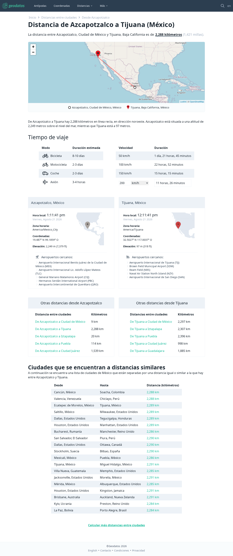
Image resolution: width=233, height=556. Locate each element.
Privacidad (138, 550)
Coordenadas (62, 5)
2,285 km (153, 471)
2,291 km (153, 464)
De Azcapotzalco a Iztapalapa (55, 336)
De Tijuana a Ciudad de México (151, 322)
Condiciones (121, 550)
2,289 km (153, 405)
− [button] (33, 52)
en (229, 6)
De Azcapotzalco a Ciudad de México (60, 322)
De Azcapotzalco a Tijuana (53, 329)
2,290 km (153, 438)
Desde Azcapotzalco (96, 17)
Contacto (105, 550)
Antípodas (40, 5)
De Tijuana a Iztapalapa (146, 329)
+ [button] (33, 46)
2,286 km (153, 432)
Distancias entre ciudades (59, 17)
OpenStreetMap (197, 101)
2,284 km (153, 504)
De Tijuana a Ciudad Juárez (148, 344)
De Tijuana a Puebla (143, 336)
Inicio (32, 17)
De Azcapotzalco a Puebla (52, 344)
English (92, 550)
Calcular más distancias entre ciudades (116, 525)
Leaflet (183, 101)
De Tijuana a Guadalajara (147, 351)
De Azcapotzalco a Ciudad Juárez (57, 351)
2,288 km (153, 392)
